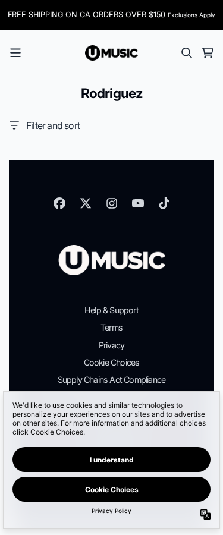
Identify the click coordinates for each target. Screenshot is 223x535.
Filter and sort (53, 125)
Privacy (111, 345)
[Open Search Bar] (186, 53)
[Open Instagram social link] (112, 203)
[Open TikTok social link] (164, 203)
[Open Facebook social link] (59, 203)
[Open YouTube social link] (138, 203)
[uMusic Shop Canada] (112, 53)
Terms (111, 327)
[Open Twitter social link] (86, 203)
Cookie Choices (112, 362)
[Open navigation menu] (15, 53)
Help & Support (111, 310)
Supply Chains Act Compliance (112, 379)
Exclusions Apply (191, 14)
